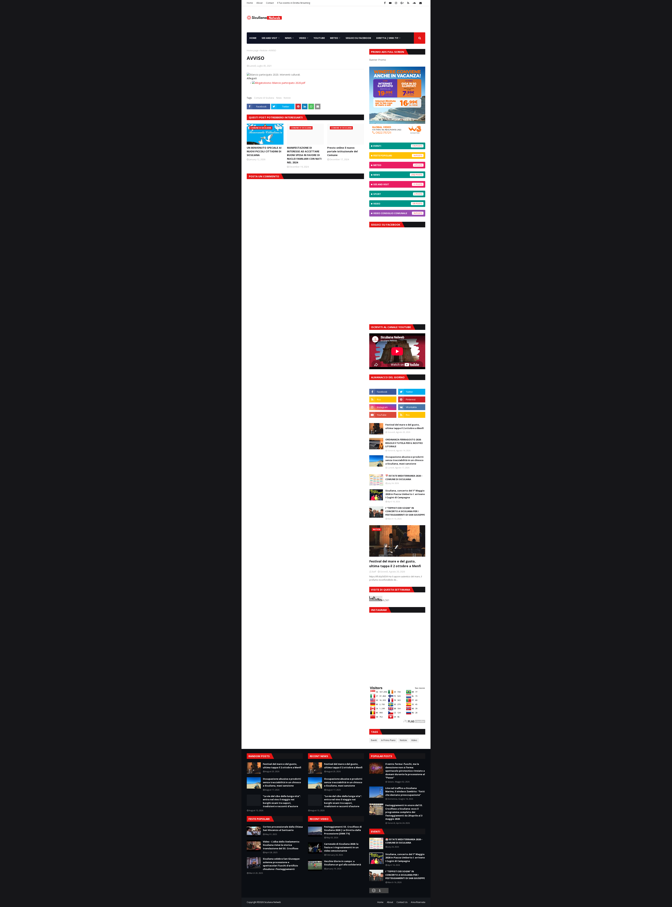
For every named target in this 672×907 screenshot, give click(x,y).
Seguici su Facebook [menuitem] (358, 38)
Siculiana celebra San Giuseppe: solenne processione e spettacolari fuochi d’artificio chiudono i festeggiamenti (281, 864)
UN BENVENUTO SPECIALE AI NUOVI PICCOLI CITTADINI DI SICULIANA (264, 151)
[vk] (411, 407)
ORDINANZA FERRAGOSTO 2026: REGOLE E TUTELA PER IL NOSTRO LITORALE (404, 443)
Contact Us (402, 902)
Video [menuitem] (302, 38)
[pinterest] (411, 399)
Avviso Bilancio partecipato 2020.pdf (284, 82)
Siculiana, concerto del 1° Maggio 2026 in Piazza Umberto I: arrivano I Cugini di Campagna (405, 494)
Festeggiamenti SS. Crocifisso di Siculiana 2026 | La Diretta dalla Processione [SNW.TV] (343, 830)
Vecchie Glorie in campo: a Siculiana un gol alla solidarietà (342, 863)
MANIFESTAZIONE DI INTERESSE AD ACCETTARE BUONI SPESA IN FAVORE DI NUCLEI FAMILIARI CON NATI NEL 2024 (304, 155)
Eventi (394, 145)
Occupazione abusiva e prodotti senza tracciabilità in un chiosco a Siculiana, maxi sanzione (404, 460)
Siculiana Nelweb (272, 902)
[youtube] (390, 3)
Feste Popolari (394, 155)
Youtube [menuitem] (319, 38)
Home (250, 2)
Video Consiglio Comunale (394, 213)
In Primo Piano (388, 740)
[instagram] (396, 3)
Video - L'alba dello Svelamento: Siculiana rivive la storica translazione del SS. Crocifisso (281, 845)
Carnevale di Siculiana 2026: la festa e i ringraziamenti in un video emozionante (341, 847)
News (279, 97)
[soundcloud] (414, 3)
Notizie (263, 50)
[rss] (408, 3)
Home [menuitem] (252, 38)
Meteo (394, 165)
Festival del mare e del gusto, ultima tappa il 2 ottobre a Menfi (404, 426)
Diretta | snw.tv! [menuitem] (387, 38)
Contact (270, 2)
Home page (252, 50)
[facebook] (384, 3)
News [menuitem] (288, 38)
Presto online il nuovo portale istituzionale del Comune (342, 151)
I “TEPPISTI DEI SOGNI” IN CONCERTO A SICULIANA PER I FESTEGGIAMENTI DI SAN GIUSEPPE (405, 511)
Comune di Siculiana (264, 97)
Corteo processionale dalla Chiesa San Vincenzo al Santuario (283, 828)
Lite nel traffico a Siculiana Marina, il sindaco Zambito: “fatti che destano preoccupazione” (405, 791)
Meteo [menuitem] (334, 38)
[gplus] (402, 3)
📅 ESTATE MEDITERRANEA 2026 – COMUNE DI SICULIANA (403, 477)
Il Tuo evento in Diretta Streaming (293, 2)
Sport (394, 194)
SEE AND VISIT (394, 184)
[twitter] (411, 392)
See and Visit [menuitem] (269, 38)
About (259, 2)
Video (394, 203)
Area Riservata (418, 902)
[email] (420, 3)
